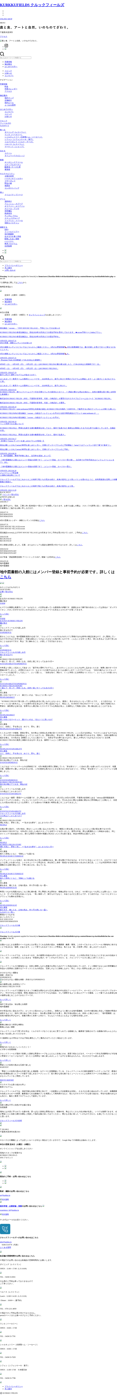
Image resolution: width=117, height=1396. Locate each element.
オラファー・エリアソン (15, 206)
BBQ (6, 229)
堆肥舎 (7, 186)
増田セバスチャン (12, 223)
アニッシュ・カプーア (14, 204)
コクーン (8, 153)
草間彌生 (8, 211)
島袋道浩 (8, 213)
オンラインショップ (37, 315)
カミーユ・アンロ (12, 209)
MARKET (11, 697)
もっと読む (4, 614)
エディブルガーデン (13, 165)
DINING (10, 888)
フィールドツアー (12, 232)
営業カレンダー (11, 89)
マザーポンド (10, 181)
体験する (3, 227)
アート (2, 199)
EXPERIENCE (5, 632)
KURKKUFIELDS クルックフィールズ (32, 5)
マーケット (15, 147)
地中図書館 (9, 234)
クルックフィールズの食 (10, 925)
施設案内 (8, 64)
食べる (2, 130)
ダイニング (16, 132)
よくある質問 (10, 105)
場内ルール (9, 103)
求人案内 (8, 268)
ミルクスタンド (19, 142)
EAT (21, 856)
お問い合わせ (10, 270)
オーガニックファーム (14, 162)
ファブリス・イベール (14, 221)
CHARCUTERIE (13, 856)
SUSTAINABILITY (7, 664)
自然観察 (8, 246)
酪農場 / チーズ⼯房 (13, 167)
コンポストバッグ (12, 188)
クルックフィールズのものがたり (5, 123)
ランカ (14, 135)
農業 (2, 160)
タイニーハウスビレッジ (15, 156)
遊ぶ (2, 192)
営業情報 (8, 62)
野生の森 (8, 183)
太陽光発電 (9, 176)
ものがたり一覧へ (7, 912)
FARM (2, 603)
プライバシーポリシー (14, 265)
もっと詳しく (5, 1000)
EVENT (3, 762)
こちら (20, 282)
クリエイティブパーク (14, 195)
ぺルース (15, 144)
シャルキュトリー (24, 137)
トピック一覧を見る (10, 495)
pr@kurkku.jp (5, 1195)
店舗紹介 (8, 100)
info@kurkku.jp (6, 1242)
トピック (8, 71)
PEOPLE (3, 697)
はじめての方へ (11, 67)
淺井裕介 (8, 201)
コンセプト (9, 76)
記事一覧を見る (6, 592)
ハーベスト (9, 241)
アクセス (3, 36)
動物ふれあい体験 (12, 239)
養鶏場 (7, 169)
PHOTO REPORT (7, 1080)
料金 (6, 86)
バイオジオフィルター (14, 178)
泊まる (2, 151)
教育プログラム (11, 244)
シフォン (19, 139)
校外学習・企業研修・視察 (11, 1206)
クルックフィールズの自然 (11, 1121)
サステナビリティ (7, 174)
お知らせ (8, 73)
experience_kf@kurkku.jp (9, 1210)
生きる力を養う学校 (13, 236)
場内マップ (9, 98)
